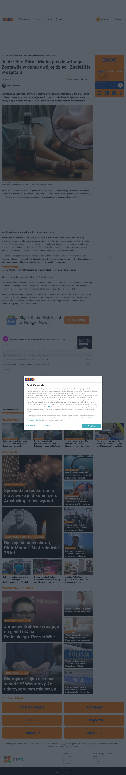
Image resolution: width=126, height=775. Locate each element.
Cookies (38, 420)
